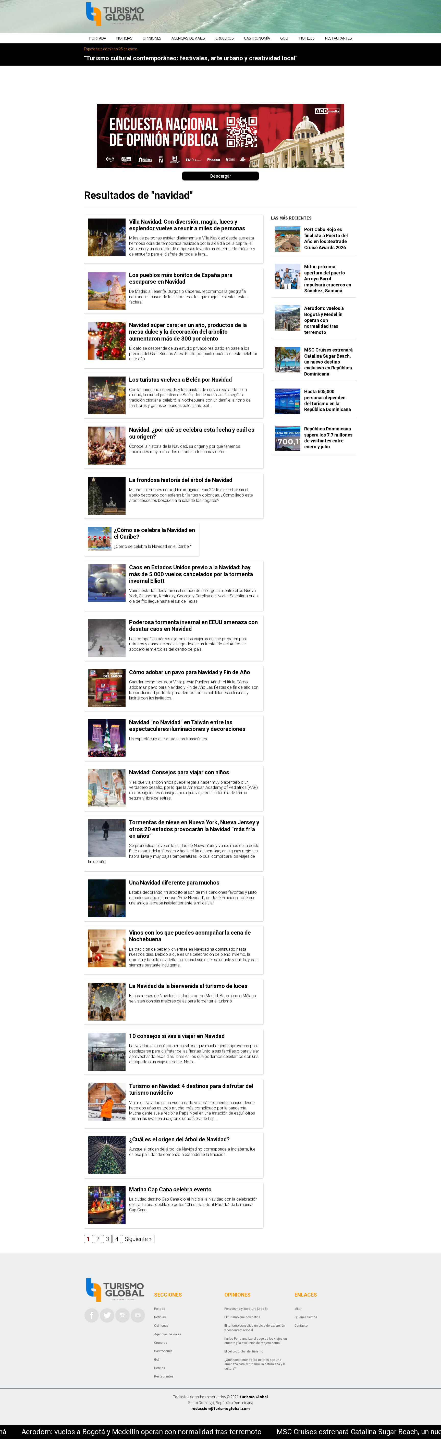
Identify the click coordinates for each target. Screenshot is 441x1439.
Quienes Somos (306, 1317)
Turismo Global (253, 1396)
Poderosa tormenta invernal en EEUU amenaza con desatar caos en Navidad (193, 625)
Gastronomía (257, 38)
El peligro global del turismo (243, 1351)
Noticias (124, 38)
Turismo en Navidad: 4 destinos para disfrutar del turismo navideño (191, 1089)
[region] (261, 16)
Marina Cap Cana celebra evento (170, 1189)
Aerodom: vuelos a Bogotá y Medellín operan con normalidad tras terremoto (324, 320)
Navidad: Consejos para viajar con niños (179, 772)
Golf (284, 38)
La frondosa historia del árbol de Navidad (180, 480)
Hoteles (307, 38)
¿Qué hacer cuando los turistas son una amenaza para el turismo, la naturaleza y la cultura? (255, 1364)
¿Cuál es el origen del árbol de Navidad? (179, 1139)
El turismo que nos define (242, 1317)
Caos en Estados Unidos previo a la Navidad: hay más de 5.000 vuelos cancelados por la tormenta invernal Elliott (191, 574)
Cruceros (224, 38)
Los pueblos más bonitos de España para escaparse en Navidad (180, 278)
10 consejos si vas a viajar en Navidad (177, 1036)
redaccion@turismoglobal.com (220, 1408)
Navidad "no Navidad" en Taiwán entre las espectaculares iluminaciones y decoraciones (187, 725)
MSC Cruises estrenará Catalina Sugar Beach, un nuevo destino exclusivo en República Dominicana (328, 362)
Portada (97, 38)
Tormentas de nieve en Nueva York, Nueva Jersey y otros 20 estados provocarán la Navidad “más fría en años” (194, 829)
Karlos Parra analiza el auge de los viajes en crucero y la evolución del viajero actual (255, 1341)
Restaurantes (338, 38)
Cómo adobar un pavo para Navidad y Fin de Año (189, 672)
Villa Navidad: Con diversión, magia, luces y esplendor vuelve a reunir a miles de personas (187, 225)
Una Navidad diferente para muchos (174, 882)
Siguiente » (138, 1239)
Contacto (301, 1325)
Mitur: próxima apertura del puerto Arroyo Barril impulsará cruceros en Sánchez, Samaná (327, 278)
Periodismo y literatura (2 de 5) (246, 1309)
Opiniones (152, 38)
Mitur (298, 1309)
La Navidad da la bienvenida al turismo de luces (188, 986)
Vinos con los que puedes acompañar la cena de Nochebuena (190, 935)
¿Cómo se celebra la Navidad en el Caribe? (154, 533)
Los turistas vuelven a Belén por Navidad (180, 380)
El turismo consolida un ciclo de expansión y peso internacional (254, 1328)
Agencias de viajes (188, 38)
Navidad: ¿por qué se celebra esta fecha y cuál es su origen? (191, 433)
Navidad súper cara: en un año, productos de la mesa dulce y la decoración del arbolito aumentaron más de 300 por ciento (188, 332)
